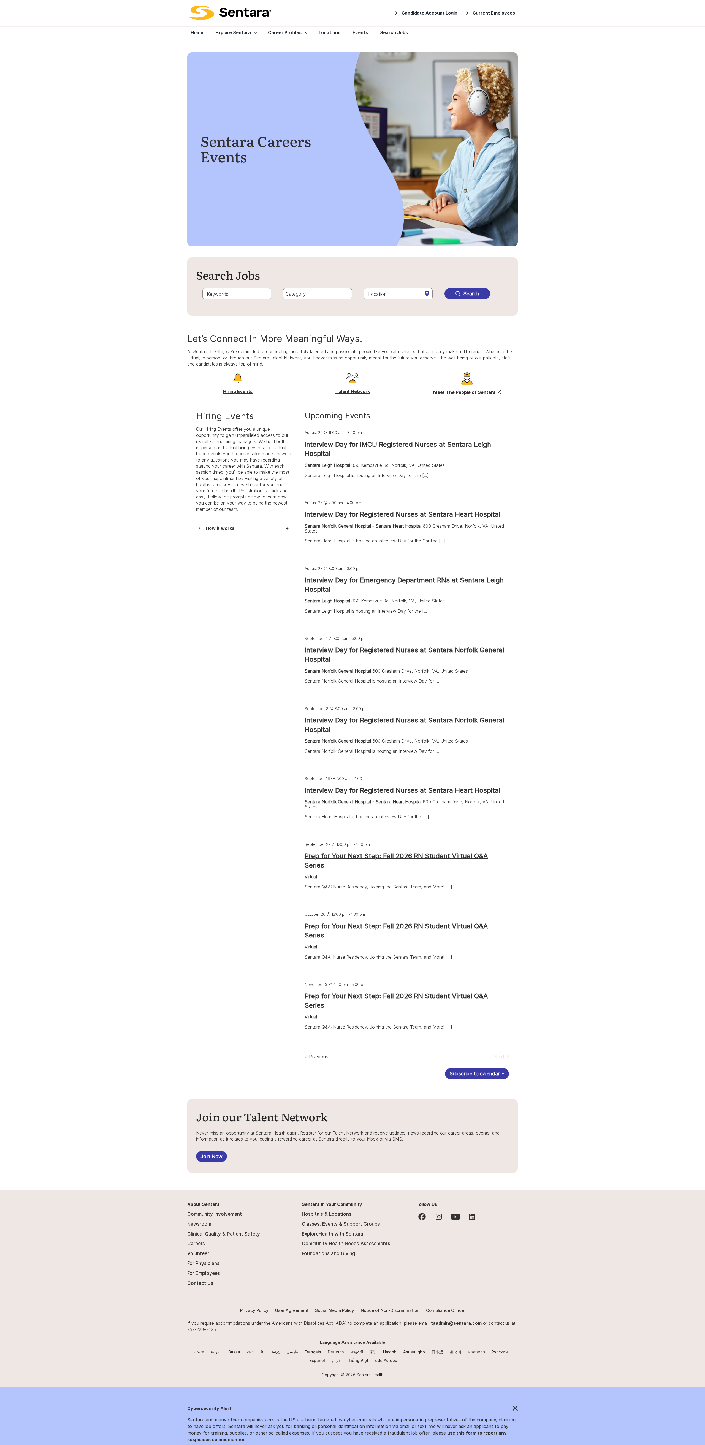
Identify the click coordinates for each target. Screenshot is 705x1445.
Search (471, 293)
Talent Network (352, 391)
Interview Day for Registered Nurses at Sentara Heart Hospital (402, 514)
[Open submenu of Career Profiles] (305, 32)
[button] (244, 528)
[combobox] (236, 293)
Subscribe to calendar (474, 1073)
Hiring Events (238, 391)
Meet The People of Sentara (467, 392)
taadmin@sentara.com (456, 1323)
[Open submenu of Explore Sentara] (254, 32)
